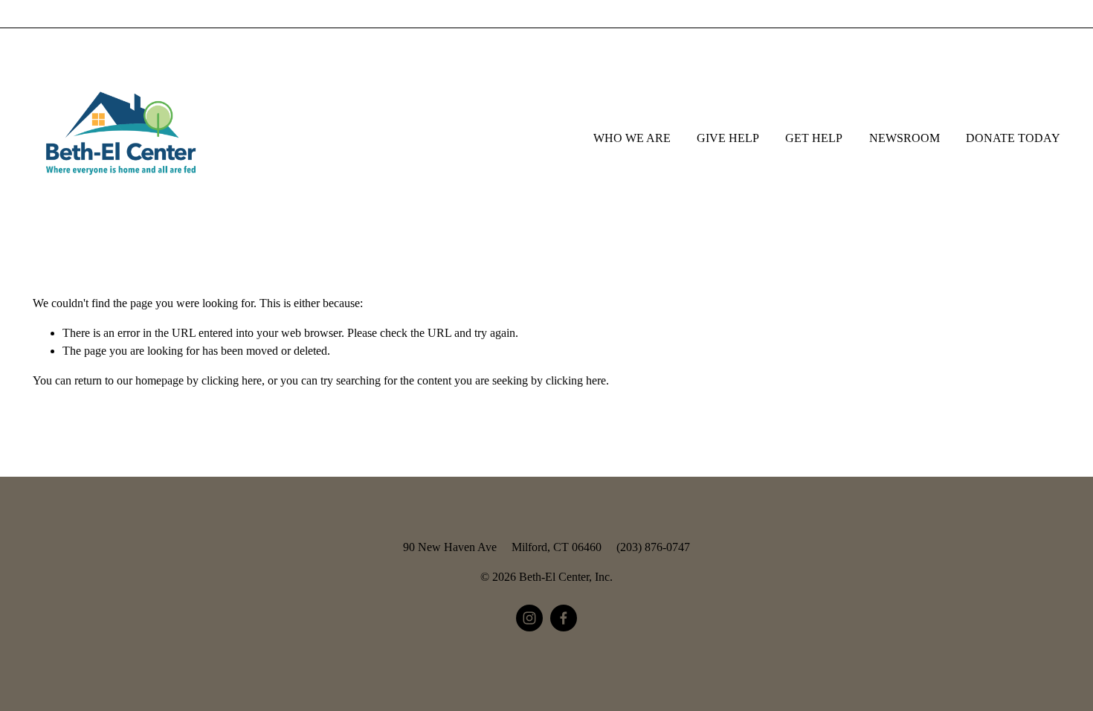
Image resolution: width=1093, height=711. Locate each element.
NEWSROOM (904, 138)
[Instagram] (529, 618)
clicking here (231, 380)
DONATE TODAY (1013, 138)
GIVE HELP (728, 138)
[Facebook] (563, 618)
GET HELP (813, 138)
